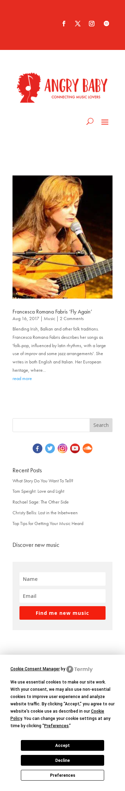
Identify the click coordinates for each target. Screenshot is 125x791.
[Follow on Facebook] (63, 23)
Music (49, 318)
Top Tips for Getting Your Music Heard (47, 523)
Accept (62, 745)
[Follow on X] (77, 23)
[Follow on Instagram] (91, 23)
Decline (62, 760)
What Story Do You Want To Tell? (42, 481)
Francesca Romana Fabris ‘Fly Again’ (52, 311)
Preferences (62, 775)
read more (22, 378)
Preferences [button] (56, 725)
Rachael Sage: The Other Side (40, 502)
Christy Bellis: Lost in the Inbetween (45, 512)
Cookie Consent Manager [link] (35, 669)
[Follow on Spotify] (106, 23)
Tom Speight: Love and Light (38, 491)
